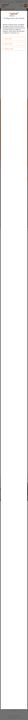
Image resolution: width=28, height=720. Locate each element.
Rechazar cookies (8, 43)
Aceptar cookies (8, 38)
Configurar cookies (8, 49)
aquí (18, 32)
